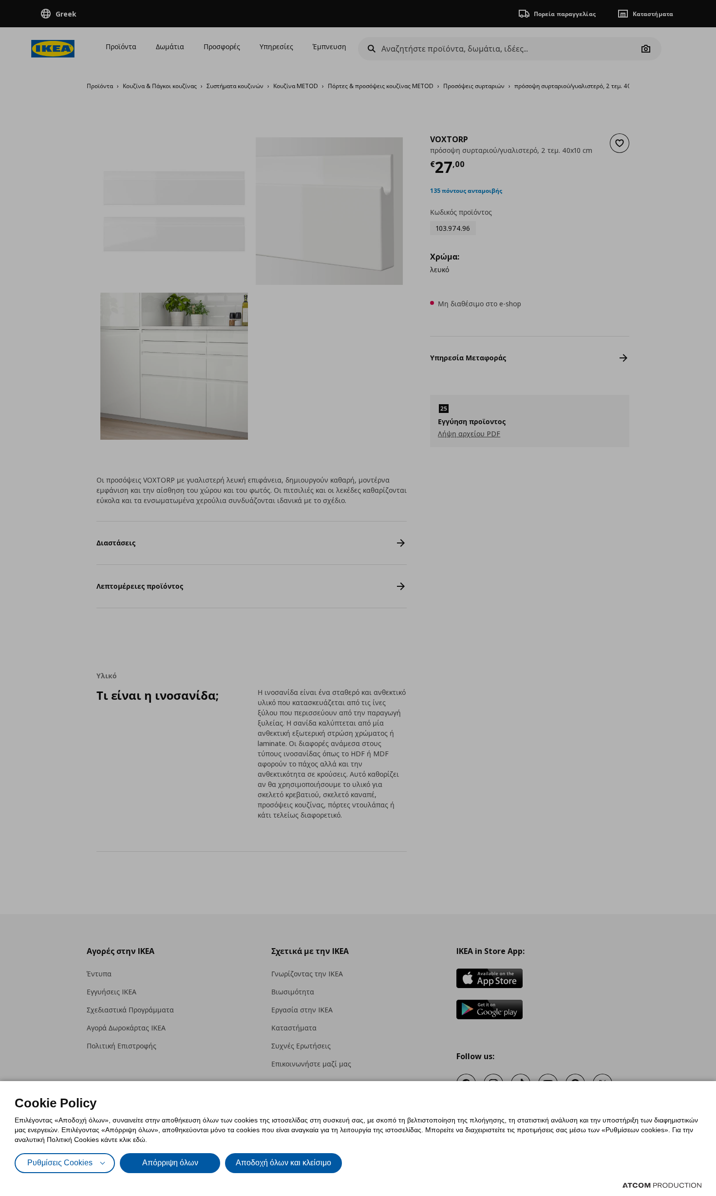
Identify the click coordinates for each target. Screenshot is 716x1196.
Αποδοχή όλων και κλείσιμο (283, 1163)
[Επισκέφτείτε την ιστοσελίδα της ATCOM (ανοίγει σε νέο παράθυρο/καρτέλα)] (661, 1185)
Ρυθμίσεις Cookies (60, 1163)
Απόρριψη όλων (170, 1163)
